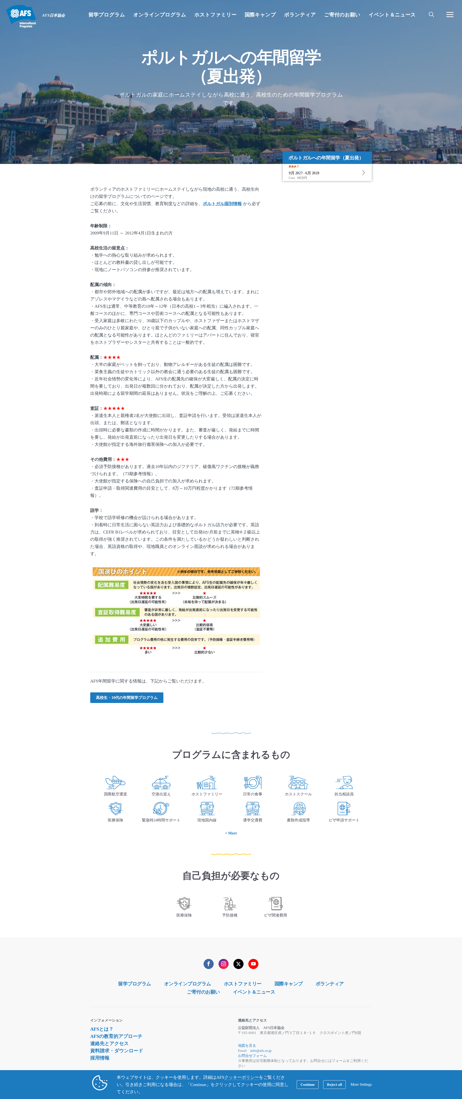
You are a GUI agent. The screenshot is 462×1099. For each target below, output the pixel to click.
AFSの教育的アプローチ (116, 1036)
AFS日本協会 (21, 16)
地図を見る (247, 1045)
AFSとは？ (102, 1029)
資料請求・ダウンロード (116, 1050)
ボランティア (330, 983)
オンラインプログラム (187, 983)
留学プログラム (134, 983)
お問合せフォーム (252, 1056)
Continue (308, 1084)
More (232, 833)
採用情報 (99, 1057)
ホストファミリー (243, 983)
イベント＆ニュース (254, 992)
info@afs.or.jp (261, 1051)
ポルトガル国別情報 (222, 203)
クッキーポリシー (241, 1077)
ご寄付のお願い (203, 992)
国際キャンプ (289, 983)
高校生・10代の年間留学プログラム (127, 698)
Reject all (334, 1084)
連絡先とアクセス (109, 1043)
